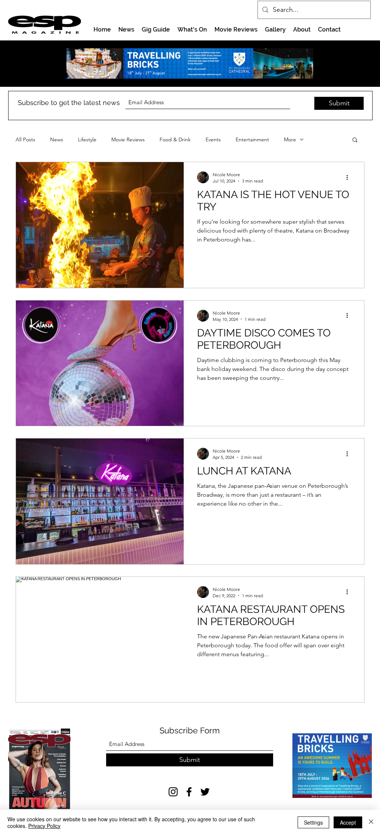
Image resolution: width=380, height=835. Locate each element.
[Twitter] (205, 792)
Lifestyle (87, 140)
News (56, 140)
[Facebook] (189, 792)
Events (213, 140)
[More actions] (349, 177)
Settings (313, 822)
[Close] (371, 822)
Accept (348, 822)
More (290, 140)
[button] (354, 140)
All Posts (25, 140)
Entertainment (252, 140)
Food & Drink (175, 140)
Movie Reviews (128, 140)
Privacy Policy (44, 825)
